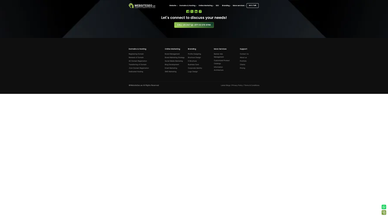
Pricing (242, 68)
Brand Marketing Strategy (175, 57)
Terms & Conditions (251, 85)
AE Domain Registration (138, 61)
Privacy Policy (237, 85)
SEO (217, 5)
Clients (242, 64)
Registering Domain (136, 54)
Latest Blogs (225, 85)
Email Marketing (171, 68)
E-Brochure (192, 61)
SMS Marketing (170, 72)
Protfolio (243, 61)
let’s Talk (252, 5)
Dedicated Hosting (136, 72)
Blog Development (172, 64)
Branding (226, 5)
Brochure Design (194, 57)
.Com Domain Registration (139, 68)
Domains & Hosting (187, 5)
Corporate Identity (195, 68)
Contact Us (244, 54)
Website (172, 5)
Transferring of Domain (137, 64)
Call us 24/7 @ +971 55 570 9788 (194, 25)
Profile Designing (194, 54)
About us (243, 57)
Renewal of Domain (136, 57)
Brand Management (172, 54)
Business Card (193, 64)
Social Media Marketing (174, 61)
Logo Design (193, 72)
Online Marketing (205, 5)
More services (238, 5)
